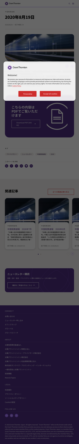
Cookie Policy (16, 86)
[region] (39, 81)
